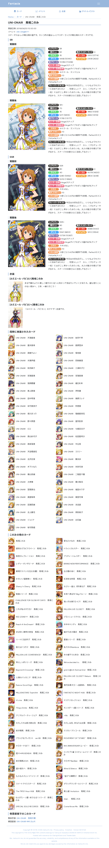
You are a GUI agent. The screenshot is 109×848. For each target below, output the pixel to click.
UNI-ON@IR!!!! (22, 32)
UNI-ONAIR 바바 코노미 (26, 821)
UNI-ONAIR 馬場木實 (26, 818)
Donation (68, 830)
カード (19, 17)
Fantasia (14, 3)
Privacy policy (59, 830)
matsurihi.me (47, 830)
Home (10, 17)
